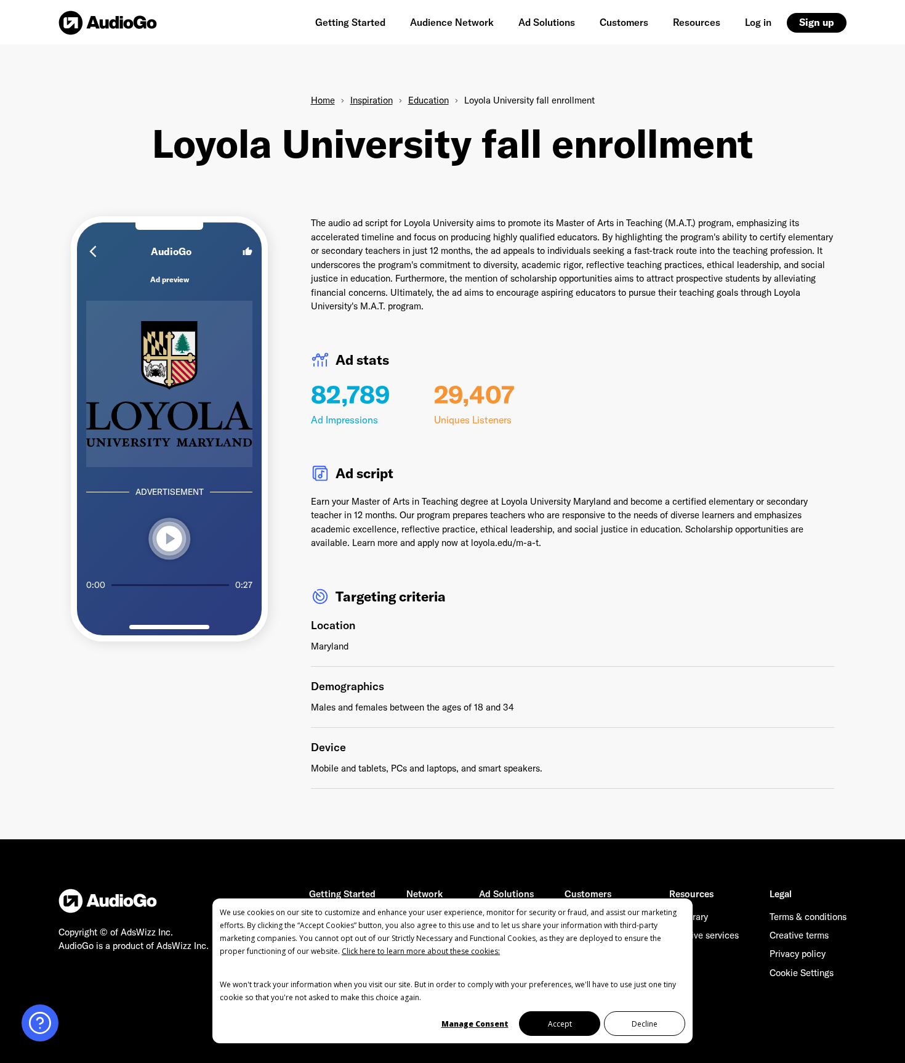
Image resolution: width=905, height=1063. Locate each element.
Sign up (816, 22)
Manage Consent (475, 1024)
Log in (758, 22)
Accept (560, 1024)
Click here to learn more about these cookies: (421, 951)
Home (323, 100)
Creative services (704, 935)
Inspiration (371, 100)
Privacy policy (798, 953)
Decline (645, 1024)
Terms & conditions (808, 916)
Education (428, 100)
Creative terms (799, 935)
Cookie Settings (802, 972)
